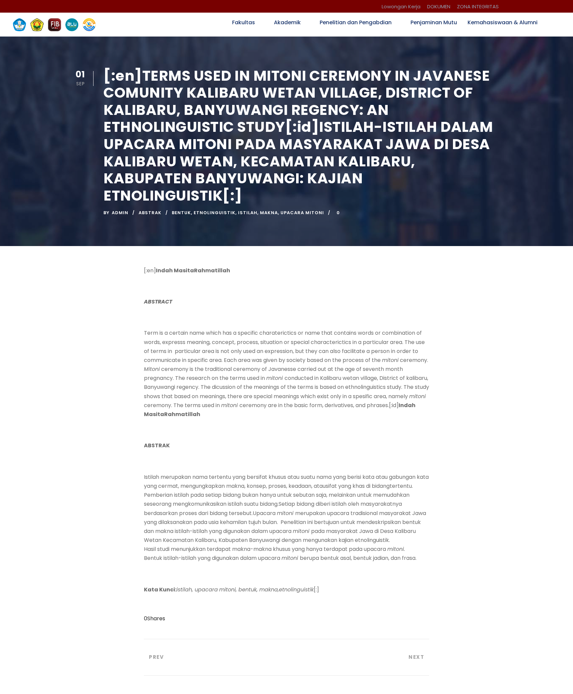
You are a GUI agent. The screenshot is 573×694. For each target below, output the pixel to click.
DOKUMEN (438, 6)
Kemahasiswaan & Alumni (503, 22)
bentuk (181, 213)
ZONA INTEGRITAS (478, 6)
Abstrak (150, 213)
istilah (247, 213)
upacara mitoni (302, 213)
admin (120, 213)
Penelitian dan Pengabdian (356, 22)
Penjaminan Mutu (434, 22)
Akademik (287, 22)
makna (269, 213)
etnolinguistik (214, 213)
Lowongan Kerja (401, 6)
